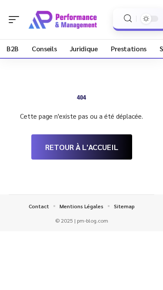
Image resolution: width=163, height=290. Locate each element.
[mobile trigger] (16, 19)
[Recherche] (128, 18)
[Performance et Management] (62, 19)
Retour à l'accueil (81, 147)
